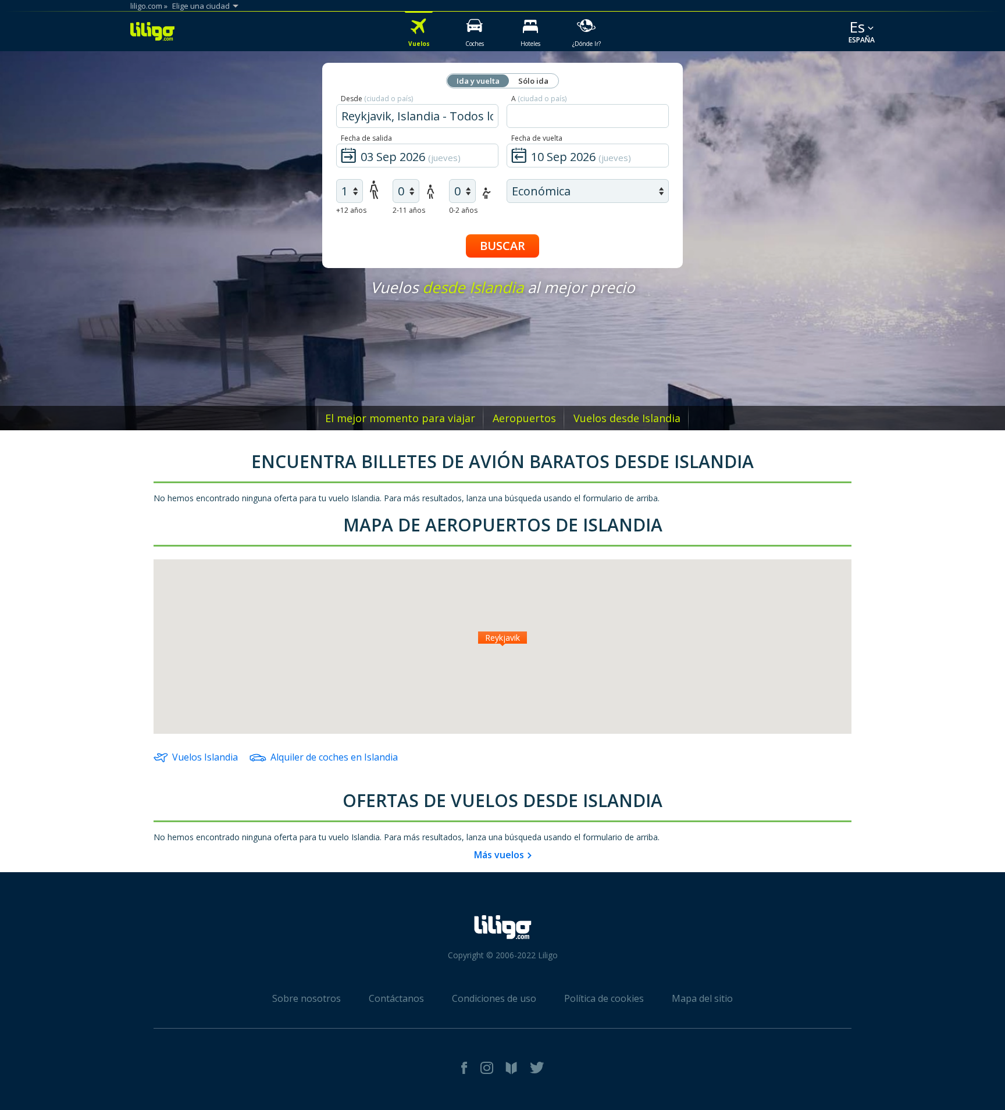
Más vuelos (499, 854)
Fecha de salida (366, 138)
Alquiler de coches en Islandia (334, 757)
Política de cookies (604, 998)
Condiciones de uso (494, 998)
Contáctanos (396, 998)
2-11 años (409, 210)
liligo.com (146, 6)
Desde (377, 98)
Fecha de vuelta (536, 138)
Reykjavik (502, 637)
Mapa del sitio (702, 998)
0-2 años (463, 210)
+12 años (351, 210)
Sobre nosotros (306, 998)
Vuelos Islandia (205, 757)
